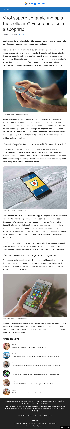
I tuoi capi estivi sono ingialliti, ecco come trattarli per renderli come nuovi (35, 356)
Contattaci (48, 415)
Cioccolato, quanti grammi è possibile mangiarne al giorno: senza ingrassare (36, 365)
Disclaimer (40, 426)
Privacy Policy (30, 426)
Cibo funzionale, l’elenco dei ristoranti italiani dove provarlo (31, 393)
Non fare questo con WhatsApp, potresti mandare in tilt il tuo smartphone (35, 375)
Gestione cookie (65, 427)
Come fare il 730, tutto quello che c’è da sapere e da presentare (32, 384)
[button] (65, 9)
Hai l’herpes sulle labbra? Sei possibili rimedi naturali (29, 347)
